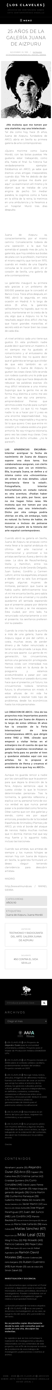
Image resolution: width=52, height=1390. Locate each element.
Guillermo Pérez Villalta (18, 1200)
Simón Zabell (13, 1270)
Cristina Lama (32, 1176)
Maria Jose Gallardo (27, 1224)
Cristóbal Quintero (17, 1180)
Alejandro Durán (12, 1045)
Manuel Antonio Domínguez (28, 1220)
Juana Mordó (35, 915)
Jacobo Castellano (13, 1204)
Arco (24, 1172)
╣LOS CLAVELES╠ (26, 5)
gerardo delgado (17, 1192)
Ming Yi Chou (13, 1240)
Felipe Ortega (39, 1189)
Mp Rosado (33, 1240)
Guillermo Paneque (24, 1196)
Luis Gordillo (20, 1216)
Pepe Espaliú (16, 1248)
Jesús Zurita (22, 1208)
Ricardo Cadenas (32, 1257)
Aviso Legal (24, 1382)
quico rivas (28, 1248)
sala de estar (35, 1267)
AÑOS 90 (11, 902)
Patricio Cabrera (17, 1244)
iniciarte (39, 1200)
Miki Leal (31, 1234)
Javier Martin (32, 1203)
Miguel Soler (11, 1236)
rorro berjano (13, 1262)
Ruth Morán (18, 1266)
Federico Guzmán (20, 1188)
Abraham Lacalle (16, 1167)
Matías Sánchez (30, 1229)
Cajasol (37, 1172)
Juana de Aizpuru (16, 915)
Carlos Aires (12, 1176)
